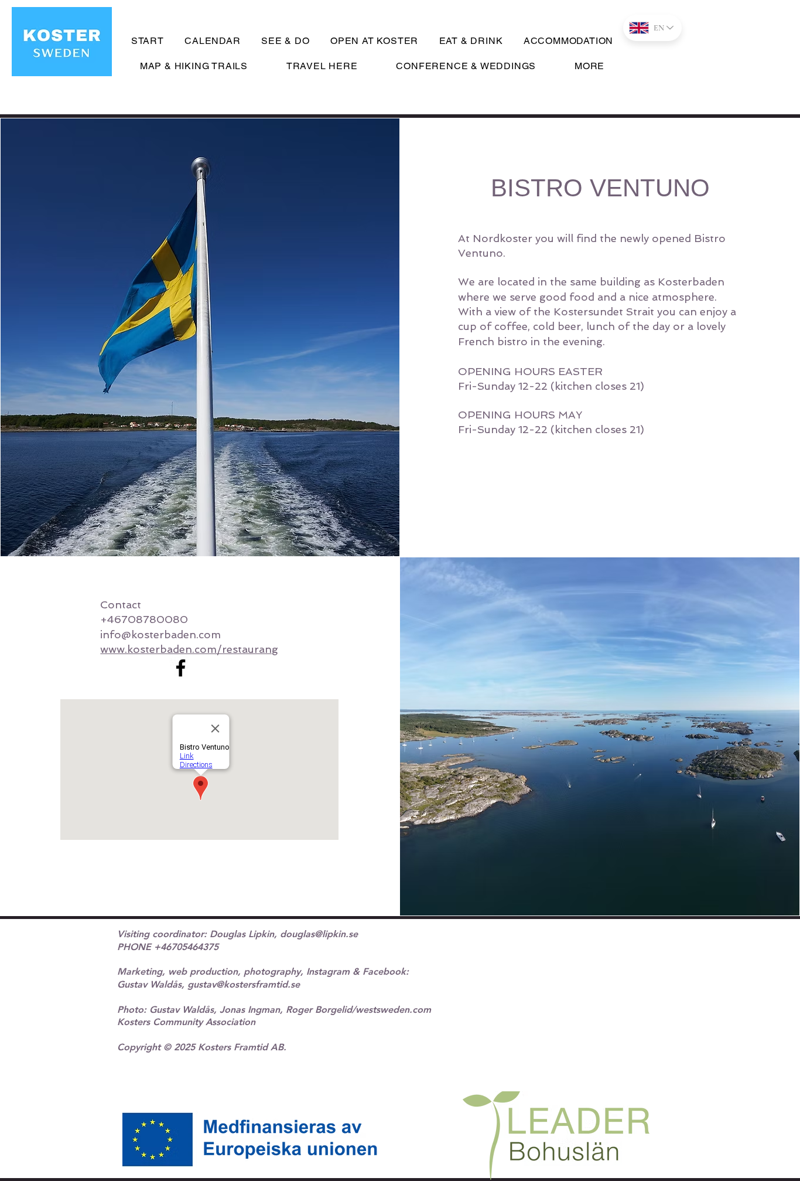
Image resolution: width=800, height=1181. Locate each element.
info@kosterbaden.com (160, 634)
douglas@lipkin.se (319, 934)
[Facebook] (180, 667)
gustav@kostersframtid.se (243, 984)
